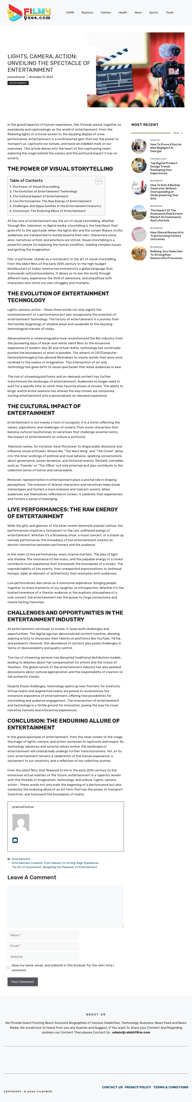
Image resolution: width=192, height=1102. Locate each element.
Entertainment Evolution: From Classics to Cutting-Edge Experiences (55, 863)
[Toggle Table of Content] (97, 181)
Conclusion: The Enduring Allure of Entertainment (49, 211)
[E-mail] (15, 841)
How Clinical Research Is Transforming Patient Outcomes (167, 236)
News (138, 12)
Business (87, 12)
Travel (169, 12)
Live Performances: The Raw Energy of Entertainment (52, 201)
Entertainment (18, 83)
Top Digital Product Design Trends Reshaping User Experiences (163, 168)
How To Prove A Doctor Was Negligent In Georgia (166, 148)
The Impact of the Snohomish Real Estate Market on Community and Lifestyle (166, 215)
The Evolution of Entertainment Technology (45, 191)
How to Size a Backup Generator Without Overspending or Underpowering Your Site (165, 191)
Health (122, 12)
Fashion (106, 12)
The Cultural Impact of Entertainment (40, 196)
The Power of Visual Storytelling (35, 186)
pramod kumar (16, 77)
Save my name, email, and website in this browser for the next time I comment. (63, 967)
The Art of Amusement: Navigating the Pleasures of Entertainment (54, 867)
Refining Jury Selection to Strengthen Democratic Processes (166, 255)
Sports (153, 12)
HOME (70, 12)
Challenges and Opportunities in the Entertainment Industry (57, 206)
